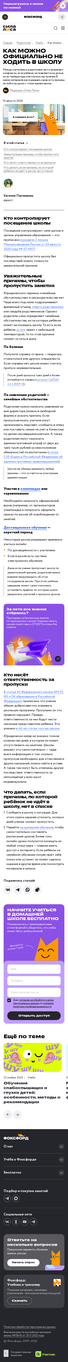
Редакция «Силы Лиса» (25, 90)
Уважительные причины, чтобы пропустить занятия (31, 156)
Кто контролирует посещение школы (28, 149)
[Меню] (63, 28)
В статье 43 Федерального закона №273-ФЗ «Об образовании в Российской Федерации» (34, 696)
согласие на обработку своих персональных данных (33, 1001)
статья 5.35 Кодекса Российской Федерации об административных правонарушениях (33, 457)
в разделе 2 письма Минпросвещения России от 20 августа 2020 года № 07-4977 (32, 244)
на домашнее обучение (36, 827)
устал (21, 329)
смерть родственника (47, 307)
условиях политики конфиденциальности (33, 1005)
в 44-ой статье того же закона (37, 728)
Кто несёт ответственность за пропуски (30, 163)
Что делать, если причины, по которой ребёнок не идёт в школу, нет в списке (28, 169)
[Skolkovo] (45, 1354)
